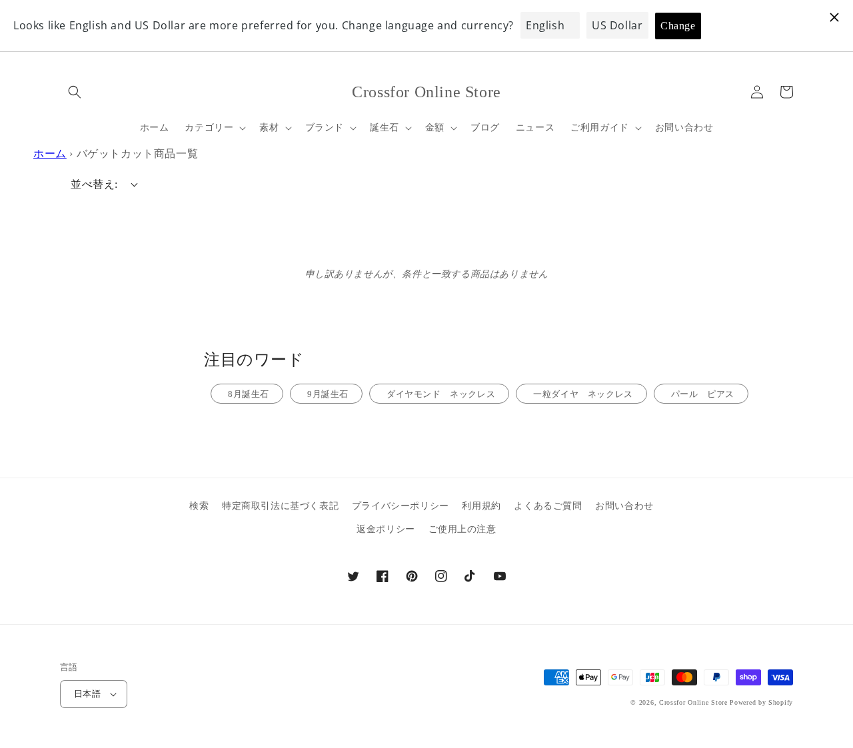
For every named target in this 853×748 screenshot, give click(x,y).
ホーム (50, 153)
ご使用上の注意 (462, 529)
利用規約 (481, 506)
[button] (74, 92)
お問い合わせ (624, 506)
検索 (199, 506)
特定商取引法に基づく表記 (280, 506)
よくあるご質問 (548, 506)
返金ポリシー (386, 529)
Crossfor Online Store (694, 702)
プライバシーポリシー (400, 506)
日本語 (87, 694)
